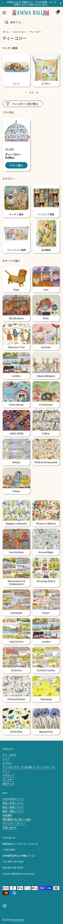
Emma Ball (17, 919)
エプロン (7, 763)
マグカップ (8, 775)
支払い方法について (13, 803)
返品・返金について (13, 807)
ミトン (6, 771)
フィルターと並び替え (25, 104)
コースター (8, 779)
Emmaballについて (13, 798)
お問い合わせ (10, 827)
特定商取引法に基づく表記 (17, 819)
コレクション (19, 31)
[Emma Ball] (31, 12)
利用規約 (7, 815)
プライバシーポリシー (14, 823)
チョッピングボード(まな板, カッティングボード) (29, 767)
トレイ (6, 758)
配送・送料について (13, 811)
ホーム (6, 31)
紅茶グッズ (8, 783)
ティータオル (9, 754)
